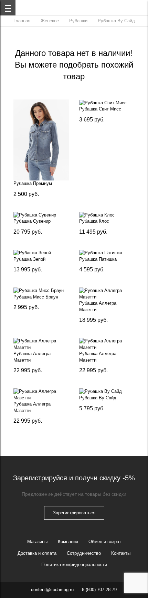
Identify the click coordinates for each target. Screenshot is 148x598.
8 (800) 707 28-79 (99, 589)
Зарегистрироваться (74, 512)
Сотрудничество (84, 553)
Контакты (120, 553)
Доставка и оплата (37, 553)
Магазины (37, 541)
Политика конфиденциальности (74, 564)
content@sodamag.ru (52, 589)
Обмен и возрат (104, 541)
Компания (68, 541)
